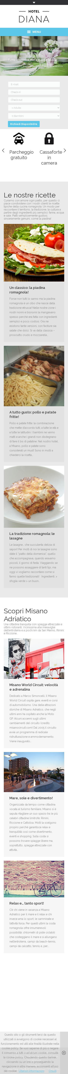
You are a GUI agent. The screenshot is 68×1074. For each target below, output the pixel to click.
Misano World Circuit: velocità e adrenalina (33, 687)
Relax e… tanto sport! (26, 903)
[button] (3, 150)
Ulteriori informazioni (31, 1070)
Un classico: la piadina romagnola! (27, 290)
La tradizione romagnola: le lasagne (32, 536)
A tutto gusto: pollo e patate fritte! (32, 414)
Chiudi (52, 1070)
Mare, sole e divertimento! (31, 798)
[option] (19, 144)
